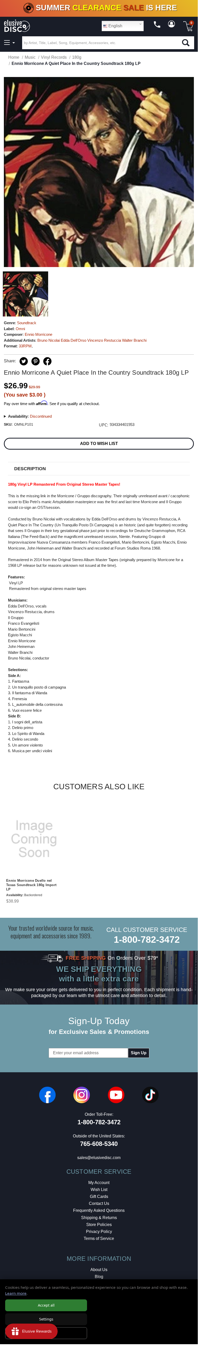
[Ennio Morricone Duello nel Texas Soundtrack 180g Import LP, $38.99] (34, 839)
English (114, 26)
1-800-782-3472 (147, 939)
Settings (46, 1319)
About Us (98, 1269)
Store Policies (99, 1224)
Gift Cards (99, 1196)
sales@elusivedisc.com (98, 1157)
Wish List (99, 1189)
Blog (99, 1276)
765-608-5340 (99, 1143)
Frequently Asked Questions (99, 1210)
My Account (98, 1182)
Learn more (16, 1293)
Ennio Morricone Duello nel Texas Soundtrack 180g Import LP (31, 885)
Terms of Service (99, 1238)
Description (30, 468)
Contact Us (99, 1203)
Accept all (46, 1305)
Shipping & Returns (99, 1217)
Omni (20, 329)
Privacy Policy (99, 1231)
